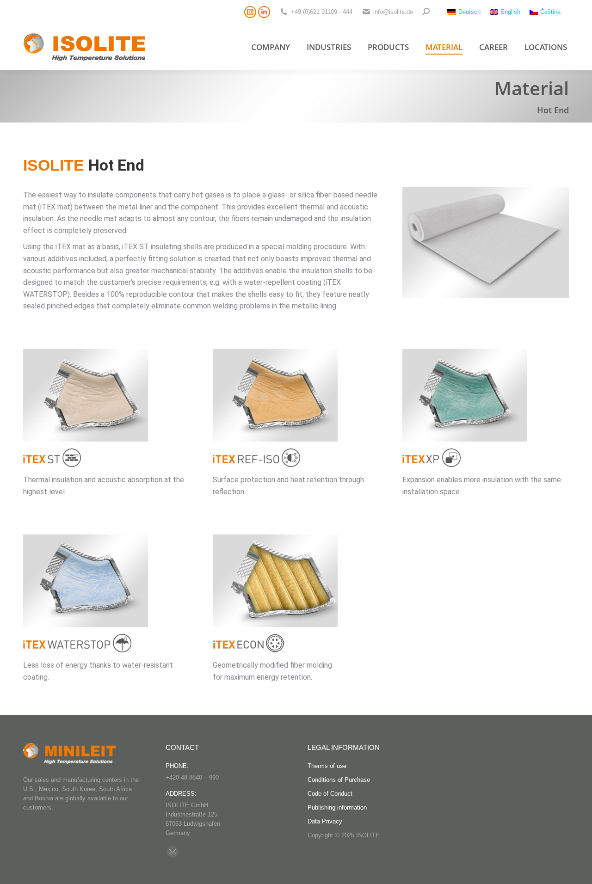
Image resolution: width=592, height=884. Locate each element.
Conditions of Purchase (339, 779)
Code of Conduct (330, 793)
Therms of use (327, 765)
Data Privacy (325, 821)
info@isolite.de (393, 11)
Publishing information (337, 807)
